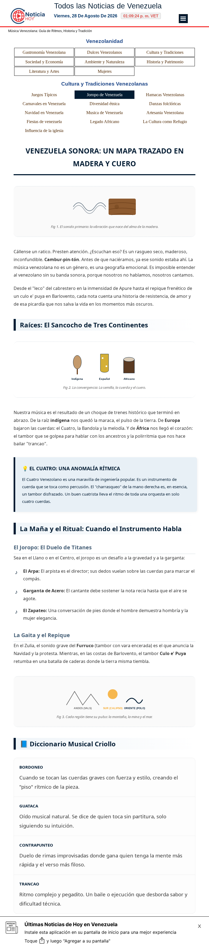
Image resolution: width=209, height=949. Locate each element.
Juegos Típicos (44, 94)
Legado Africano (104, 121)
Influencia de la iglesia (44, 130)
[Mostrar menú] (183, 18)
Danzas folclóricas (165, 103)
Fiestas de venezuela (44, 121)
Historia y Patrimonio (165, 61)
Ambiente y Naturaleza (104, 61)
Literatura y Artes (44, 71)
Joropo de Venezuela (104, 94)
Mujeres (105, 71)
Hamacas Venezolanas (165, 94)
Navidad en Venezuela (44, 112)
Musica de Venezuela (104, 112)
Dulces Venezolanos (104, 52)
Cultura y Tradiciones (164, 52)
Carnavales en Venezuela (44, 103)
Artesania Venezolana (165, 112)
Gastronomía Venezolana (44, 52)
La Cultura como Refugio (165, 121)
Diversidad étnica (104, 103)
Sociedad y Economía (44, 61)
